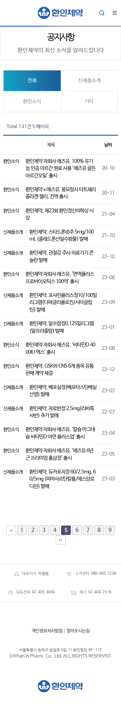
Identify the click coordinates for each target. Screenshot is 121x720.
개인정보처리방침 (47, 630)
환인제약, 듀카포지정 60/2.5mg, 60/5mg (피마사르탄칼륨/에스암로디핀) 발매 (62, 479)
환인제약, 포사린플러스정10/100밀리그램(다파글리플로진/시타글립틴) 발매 (63, 302)
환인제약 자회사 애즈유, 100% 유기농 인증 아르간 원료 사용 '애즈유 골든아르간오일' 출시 (60, 168)
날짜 (108, 145)
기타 (89, 101)
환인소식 (32, 101)
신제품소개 (89, 80)
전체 (31, 80)
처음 (11, 530)
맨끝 (61, 540)
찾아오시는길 (78, 630)
